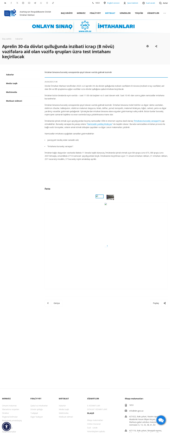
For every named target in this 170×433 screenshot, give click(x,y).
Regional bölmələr (10, 416)
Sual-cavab (150, 3)
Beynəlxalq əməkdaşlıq (12, 420)
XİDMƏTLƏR (153, 13)
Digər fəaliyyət (36, 416)
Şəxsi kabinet (132, 3)
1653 (131, 405)
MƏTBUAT (110, 13)
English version (113, 3)
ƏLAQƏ (90, 413)
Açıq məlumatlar (9, 431)
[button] (6, 426)
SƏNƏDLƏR (125, 13)
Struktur (5, 413)
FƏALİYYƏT (95, 13)
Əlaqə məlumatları (95, 420)
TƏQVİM (139, 13)
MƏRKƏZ (81, 13)
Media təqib (11, 83)
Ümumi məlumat (9, 405)
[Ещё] (165, 13)
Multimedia (11, 92)
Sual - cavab (92, 427)
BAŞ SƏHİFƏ (67, 13)
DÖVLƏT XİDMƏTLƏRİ (97, 409)
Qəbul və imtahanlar (39, 405)
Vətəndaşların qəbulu (96, 431)
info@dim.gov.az (136, 411)
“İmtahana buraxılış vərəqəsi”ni (147, 120)
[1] (106, 245)
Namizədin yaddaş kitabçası (99, 124)
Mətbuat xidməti (14, 101)
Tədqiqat (34, 413)
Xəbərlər (10, 74)
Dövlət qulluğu (36, 409)
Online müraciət (94, 424)
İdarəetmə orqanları (10, 409)
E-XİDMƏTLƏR (93, 405)
